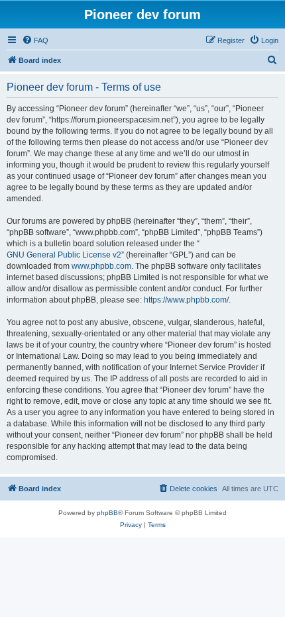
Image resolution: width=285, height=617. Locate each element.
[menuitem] (35, 40)
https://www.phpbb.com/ (186, 300)
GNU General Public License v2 (64, 255)
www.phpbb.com (101, 266)
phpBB (107, 512)
